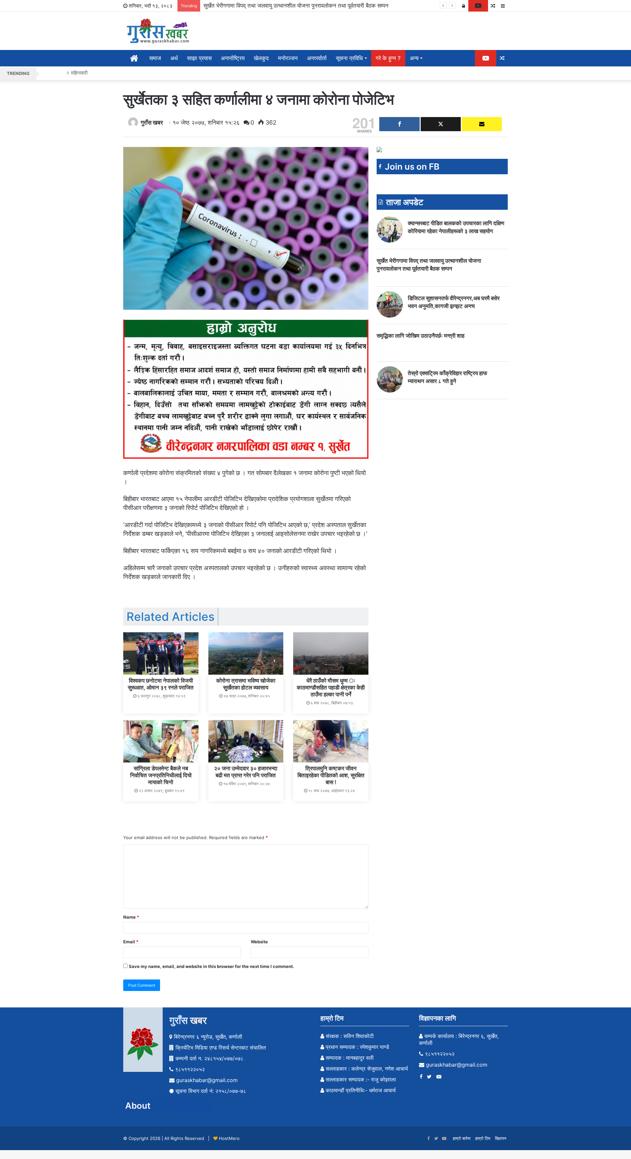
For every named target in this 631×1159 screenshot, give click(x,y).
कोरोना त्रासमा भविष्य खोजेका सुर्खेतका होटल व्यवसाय (245, 684)
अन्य (414, 58)
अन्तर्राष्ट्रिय (233, 58)
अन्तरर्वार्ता (317, 58)
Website (259, 941)
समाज (155, 58)
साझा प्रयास (199, 58)
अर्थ (174, 58)
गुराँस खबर (152, 122)
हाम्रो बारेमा (462, 1138)
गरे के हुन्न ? (388, 58)
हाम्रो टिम (482, 1138)
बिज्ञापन (500, 1138)
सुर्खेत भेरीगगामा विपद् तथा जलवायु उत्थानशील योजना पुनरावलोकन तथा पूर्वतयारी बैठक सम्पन (295, 5)
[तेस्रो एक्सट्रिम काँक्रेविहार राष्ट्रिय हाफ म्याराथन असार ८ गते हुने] (390, 379)
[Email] (482, 124)
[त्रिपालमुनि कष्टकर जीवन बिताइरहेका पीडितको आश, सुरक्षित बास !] (330, 741)
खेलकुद (261, 58)
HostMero (229, 1138)
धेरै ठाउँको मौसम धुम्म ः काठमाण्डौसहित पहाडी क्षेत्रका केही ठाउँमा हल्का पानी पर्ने (331, 687)
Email (130, 941)
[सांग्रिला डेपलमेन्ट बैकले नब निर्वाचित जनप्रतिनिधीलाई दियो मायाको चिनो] (161, 741)
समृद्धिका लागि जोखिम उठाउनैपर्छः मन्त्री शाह (420, 335)
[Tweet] (441, 124)
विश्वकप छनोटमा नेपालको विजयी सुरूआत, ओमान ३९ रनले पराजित (161, 684)
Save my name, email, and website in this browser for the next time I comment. (211, 966)
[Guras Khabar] (159, 30)
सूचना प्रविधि (349, 58)
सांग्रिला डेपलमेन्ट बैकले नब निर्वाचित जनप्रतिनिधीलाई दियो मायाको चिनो (161, 775)
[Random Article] (493, 6)
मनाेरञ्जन (288, 58)
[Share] (399, 124)
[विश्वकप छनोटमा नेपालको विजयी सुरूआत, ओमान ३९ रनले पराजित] (161, 653)
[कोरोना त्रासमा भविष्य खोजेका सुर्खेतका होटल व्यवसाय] (246, 653)
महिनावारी (79, 73)
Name (131, 917)
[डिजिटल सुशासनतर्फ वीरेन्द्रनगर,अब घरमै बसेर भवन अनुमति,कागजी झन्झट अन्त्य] (390, 304)
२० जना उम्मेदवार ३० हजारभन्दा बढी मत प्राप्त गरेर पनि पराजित (245, 772)
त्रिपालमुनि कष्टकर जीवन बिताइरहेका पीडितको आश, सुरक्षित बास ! (330, 775)
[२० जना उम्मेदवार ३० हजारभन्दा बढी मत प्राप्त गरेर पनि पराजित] (246, 741)
